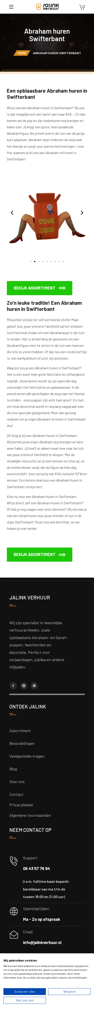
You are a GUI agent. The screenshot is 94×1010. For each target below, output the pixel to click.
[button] (12, 212)
